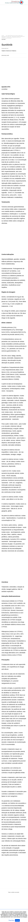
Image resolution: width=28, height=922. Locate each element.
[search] (25, 2)
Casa (3, 35)
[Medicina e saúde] (14, 2)
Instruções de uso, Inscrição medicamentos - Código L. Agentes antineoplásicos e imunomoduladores (13, 37)
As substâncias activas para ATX (14, 35)
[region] (14, 18)
